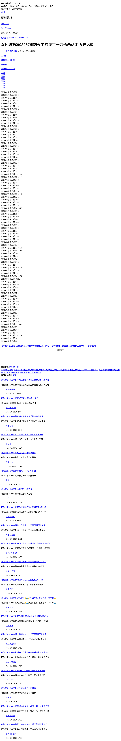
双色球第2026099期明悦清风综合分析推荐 (18, 688)
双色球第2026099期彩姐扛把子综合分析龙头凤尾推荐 (23, 416)
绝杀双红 (9, 607)
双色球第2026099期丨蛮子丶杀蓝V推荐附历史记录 (22, 435)
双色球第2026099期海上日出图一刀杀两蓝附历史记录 (23, 525)
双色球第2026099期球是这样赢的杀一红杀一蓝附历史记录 (25, 652)
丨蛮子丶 (9, 444)
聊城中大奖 (10, 716)
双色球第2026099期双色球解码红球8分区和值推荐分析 (23, 507)
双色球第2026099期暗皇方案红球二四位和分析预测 (22, 580)
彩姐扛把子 (10, 426)
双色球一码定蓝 (20, 370)
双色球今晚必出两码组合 (109, 370)
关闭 (7, 24)
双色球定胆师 (11, 553)
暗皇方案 (9, 589)
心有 (7, 498)
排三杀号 (23, 373)
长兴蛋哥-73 (11, 408)
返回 (3, 12)
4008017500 (13, 38)
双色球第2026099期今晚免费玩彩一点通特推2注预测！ (23, 562)
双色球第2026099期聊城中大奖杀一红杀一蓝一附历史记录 (25, 706)
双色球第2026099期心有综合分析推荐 (16, 489)
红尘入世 (9, 462)
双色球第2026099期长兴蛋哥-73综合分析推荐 (19, 398)
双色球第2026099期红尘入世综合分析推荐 (18, 453)
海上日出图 (10, 535)
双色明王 (9, 626)
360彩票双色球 (7, 370)
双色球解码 (10, 517)
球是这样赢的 (11, 662)
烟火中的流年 (11, 51)
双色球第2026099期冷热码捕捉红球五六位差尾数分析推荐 (25, 380)
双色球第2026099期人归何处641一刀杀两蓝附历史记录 (23, 634)
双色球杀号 (5, 373)
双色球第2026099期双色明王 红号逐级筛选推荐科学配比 (24, 616)
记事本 (8, 28)
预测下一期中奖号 (90, 370)
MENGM (9, 680)
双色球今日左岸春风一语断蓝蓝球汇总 (43, 370)
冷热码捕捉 (10, 390)
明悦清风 (9, 698)
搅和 (7, 480)
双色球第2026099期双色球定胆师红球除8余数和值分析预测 (25, 544)
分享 (3, 28)
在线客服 (5, 38)
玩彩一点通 (10, 571)
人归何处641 (11, 644)
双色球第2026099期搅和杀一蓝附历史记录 (18, 471)
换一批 (16, 367)
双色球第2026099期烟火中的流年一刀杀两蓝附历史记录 (24, 724)
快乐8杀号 (15, 373)
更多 (3, 24)
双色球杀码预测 (34, 373)
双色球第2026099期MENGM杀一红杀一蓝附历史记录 (23, 671)
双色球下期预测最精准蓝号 (71, 370)
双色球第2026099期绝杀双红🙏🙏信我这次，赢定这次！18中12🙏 (28, 598)
